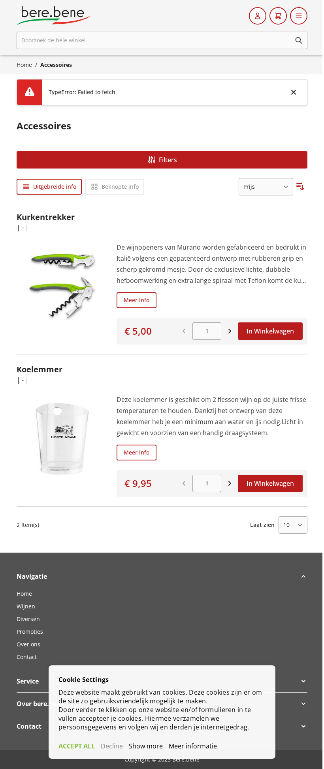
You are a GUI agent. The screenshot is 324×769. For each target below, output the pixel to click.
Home (24, 64)
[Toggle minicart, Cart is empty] (278, 16)
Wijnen (26, 606)
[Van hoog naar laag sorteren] (300, 187)
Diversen (28, 619)
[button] (162, 576)
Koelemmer (39, 369)
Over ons (28, 644)
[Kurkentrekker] (62, 293)
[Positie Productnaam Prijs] (266, 186)
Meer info (136, 300)
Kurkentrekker (46, 217)
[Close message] (294, 92)
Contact (27, 657)
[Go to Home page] (53, 15)
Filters (168, 159)
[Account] (257, 16)
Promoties (30, 631)
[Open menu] (298, 16)
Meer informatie (193, 746)
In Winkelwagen (270, 331)
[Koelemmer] (62, 445)
